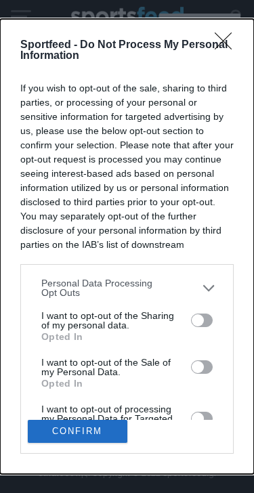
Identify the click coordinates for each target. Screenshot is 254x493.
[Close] (227, 45)
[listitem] (127, 287)
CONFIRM (77, 431)
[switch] (202, 320)
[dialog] (127, 246)
